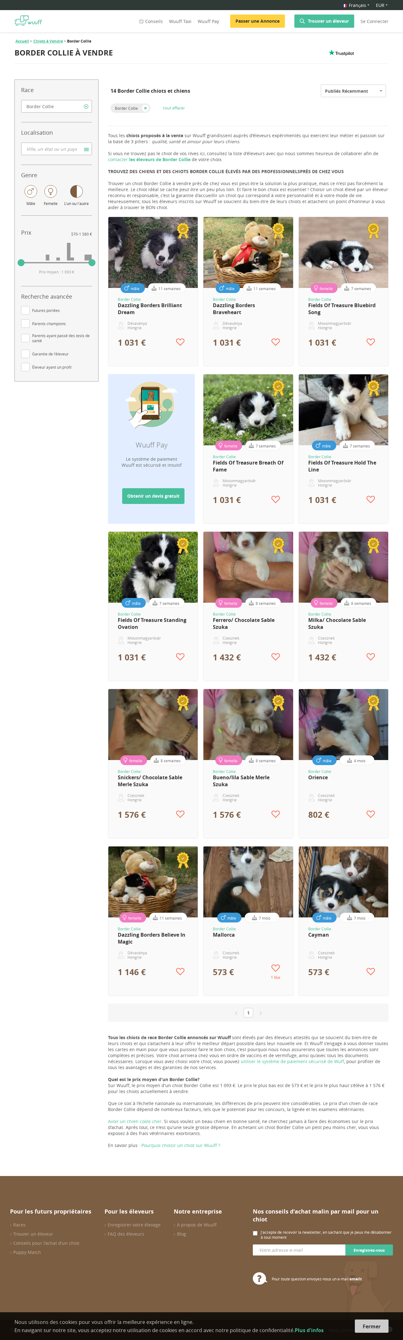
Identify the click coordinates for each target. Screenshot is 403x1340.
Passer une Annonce (258, 21)
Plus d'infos (309, 1330)
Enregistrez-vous (369, 1250)
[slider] (21, 262)
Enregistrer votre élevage (134, 1225)
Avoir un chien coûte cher (135, 1121)
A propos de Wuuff (197, 1225)
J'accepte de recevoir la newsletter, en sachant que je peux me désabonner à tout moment (326, 1235)
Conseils (154, 21)
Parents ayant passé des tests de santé (61, 338)
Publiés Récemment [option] (346, 91)
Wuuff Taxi (180, 21)
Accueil (22, 41)
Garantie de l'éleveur (50, 353)
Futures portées (46, 310)
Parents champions (49, 323)
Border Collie (126, 108)
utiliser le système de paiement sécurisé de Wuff (292, 1061)
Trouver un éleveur (328, 21)
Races (19, 1225)
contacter (149, 159)
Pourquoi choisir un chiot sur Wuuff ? (180, 1145)
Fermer (372, 1326)
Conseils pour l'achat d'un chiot (46, 1243)
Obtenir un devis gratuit (153, 496)
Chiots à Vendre (48, 41)
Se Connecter (374, 21)
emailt (355, 1279)
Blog (181, 1234)
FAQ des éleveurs (126, 1234)
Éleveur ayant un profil (51, 367)
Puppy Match (27, 1252)
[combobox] (56, 106)
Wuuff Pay (208, 21)
